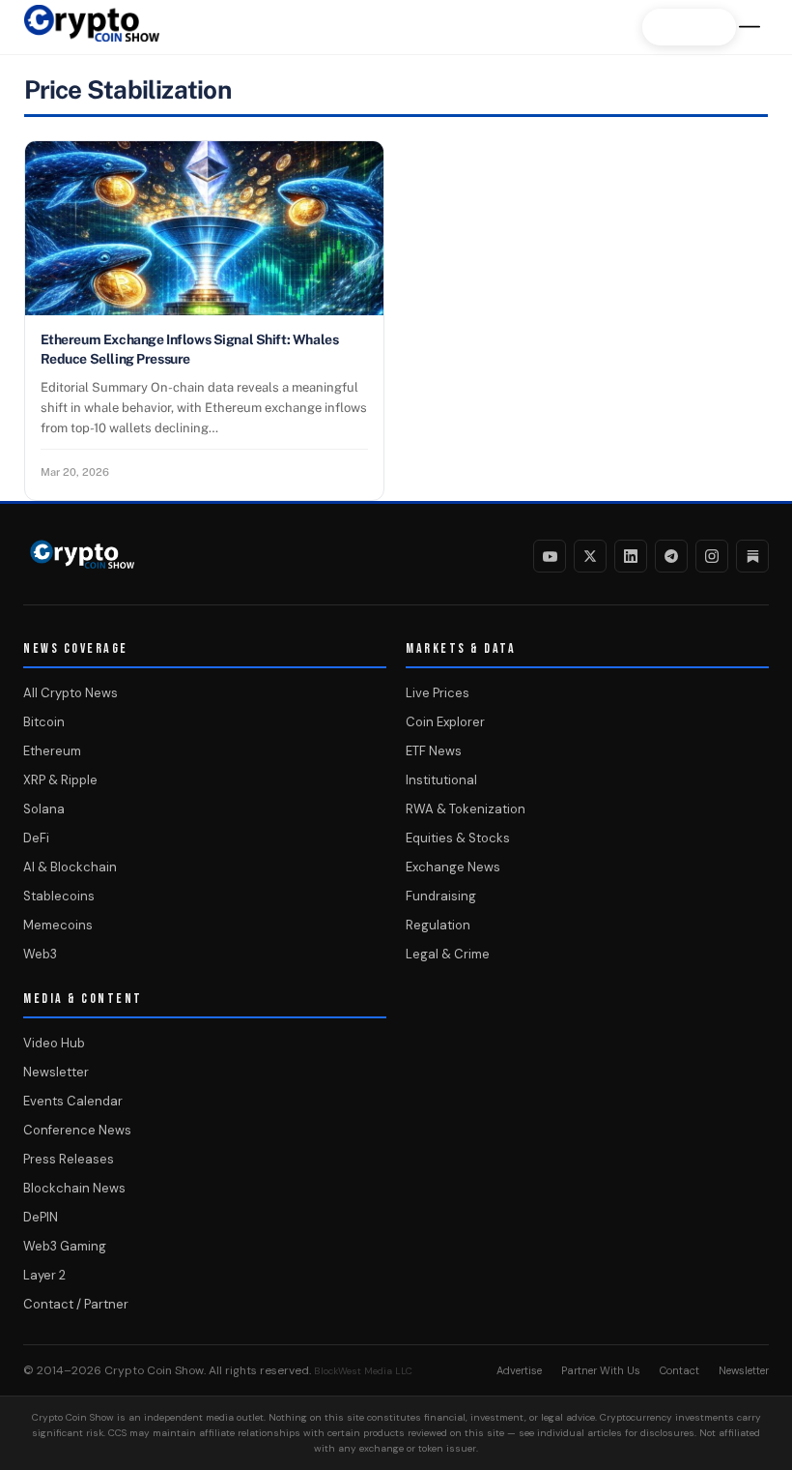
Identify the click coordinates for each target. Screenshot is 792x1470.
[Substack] (752, 556)
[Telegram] (671, 556)
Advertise (519, 1370)
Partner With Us (600, 1370)
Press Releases (68, 1159)
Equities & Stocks (458, 838)
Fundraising (441, 896)
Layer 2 (44, 1275)
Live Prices (437, 693)
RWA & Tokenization (465, 809)
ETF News (434, 751)
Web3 (40, 954)
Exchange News (453, 867)
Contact (679, 1370)
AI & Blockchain (70, 867)
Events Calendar (73, 1101)
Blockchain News (74, 1188)
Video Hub (54, 1043)
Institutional (441, 780)
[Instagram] (711, 556)
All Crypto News (70, 693)
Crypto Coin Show (154, 1370)
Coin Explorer (445, 722)
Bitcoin (44, 722)
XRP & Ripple (60, 780)
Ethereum (52, 751)
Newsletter (56, 1072)
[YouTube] (549, 556)
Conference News (77, 1130)
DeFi (36, 838)
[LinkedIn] (630, 556)
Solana (44, 809)
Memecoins (58, 925)
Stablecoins (59, 896)
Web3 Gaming (64, 1246)
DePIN (40, 1217)
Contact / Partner (75, 1304)
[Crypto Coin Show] (91, 32)
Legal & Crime (448, 954)
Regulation (438, 925)
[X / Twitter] (590, 556)
